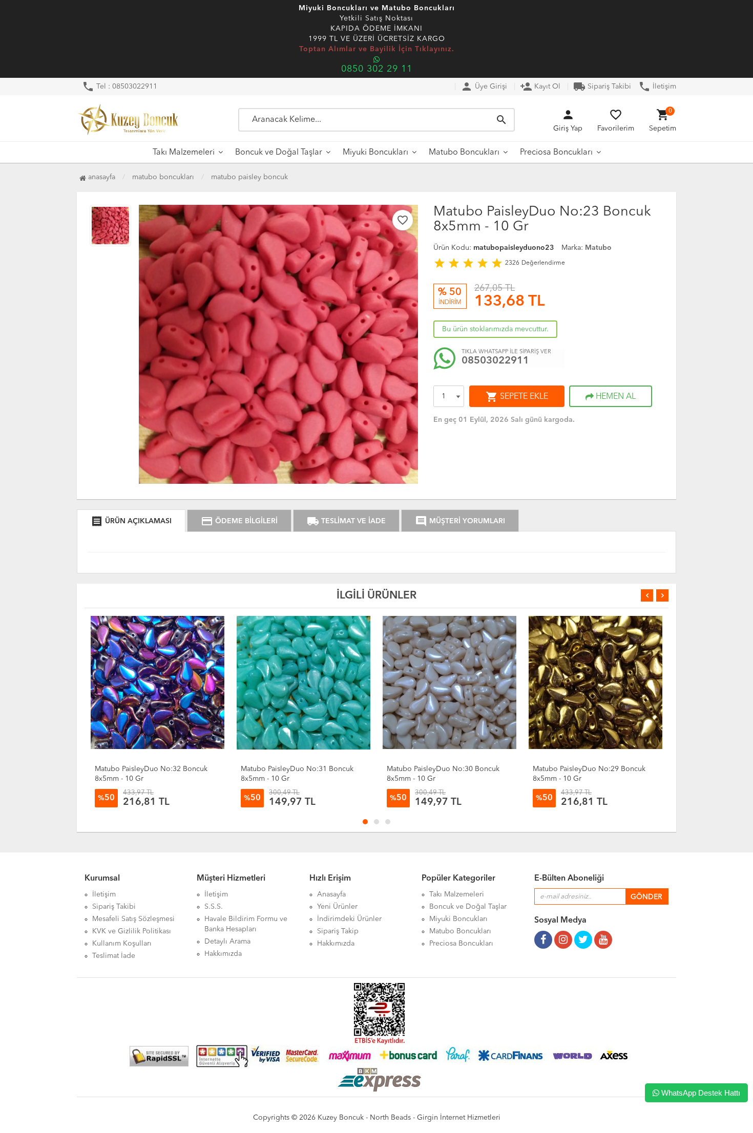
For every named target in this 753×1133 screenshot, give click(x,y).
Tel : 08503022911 (119, 86)
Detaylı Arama (227, 941)
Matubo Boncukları (464, 152)
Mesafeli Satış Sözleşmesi (133, 919)
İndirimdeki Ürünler (349, 919)
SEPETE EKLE (517, 397)
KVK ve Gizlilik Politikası (131, 931)
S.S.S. (213, 906)
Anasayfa (100, 177)
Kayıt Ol (540, 86)
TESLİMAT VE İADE (346, 521)
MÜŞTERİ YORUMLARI (460, 521)
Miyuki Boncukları (375, 152)
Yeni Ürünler (337, 906)
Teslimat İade (113, 955)
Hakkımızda (223, 953)
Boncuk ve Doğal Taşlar (278, 152)
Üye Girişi (484, 86)
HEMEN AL (615, 397)
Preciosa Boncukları (556, 152)
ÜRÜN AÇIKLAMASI (131, 521)
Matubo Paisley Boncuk (249, 177)
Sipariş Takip (338, 931)
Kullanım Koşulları (122, 943)
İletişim (657, 86)
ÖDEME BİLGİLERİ (239, 521)
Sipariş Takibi (602, 86)
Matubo (598, 247)
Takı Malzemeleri (184, 152)
